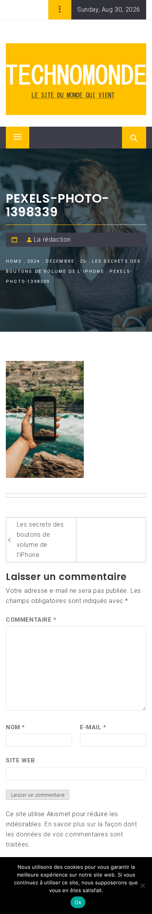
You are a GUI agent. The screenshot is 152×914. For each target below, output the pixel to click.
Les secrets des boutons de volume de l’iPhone (40, 540)
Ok (77, 902)
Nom (15, 727)
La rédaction (52, 239)
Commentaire (31, 619)
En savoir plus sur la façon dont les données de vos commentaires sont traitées (71, 834)
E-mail (93, 727)
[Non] (142, 885)
